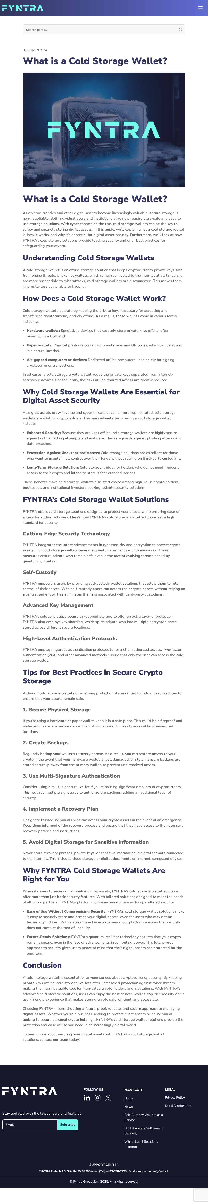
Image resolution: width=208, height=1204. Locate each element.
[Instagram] (98, 1098)
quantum (96, 936)
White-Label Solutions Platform (141, 1144)
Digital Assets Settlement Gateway (143, 1131)
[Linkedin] (87, 1098)
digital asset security (110, 234)
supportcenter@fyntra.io (153, 1171)
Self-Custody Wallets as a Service (143, 1117)
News (128, 1107)
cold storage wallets (130, 223)
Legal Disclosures (178, 1106)
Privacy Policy (175, 1097)
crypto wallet (80, 374)
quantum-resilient (110, 550)
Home (128, 1098)
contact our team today (59, 1039)
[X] (108, 1098)
